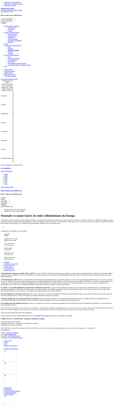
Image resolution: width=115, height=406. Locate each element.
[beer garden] (8, 267)
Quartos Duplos (12, 35)
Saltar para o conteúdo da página (13, 4)
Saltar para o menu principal (12, 2)
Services (13, 74)
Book (10, 69)
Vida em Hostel (12, 34)
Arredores (11, 53)
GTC (5, 344)
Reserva (6, 26)
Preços (6, 44)
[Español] (5, 177)
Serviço (6, 55)
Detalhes (10, 42)
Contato (10, 31)
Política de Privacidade (10, 345)
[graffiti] (7, 262)
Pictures (12, 71)
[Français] (6, 179)
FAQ (5, 66)
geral (9, 47)
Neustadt (38, 315)
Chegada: (3, 19)
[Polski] (5, 182)
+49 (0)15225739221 (14, 336)
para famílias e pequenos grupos (17, 63)
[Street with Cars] (9, 270)
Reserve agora (12, 27)
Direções (10, 48)
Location (13, 76)
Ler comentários (6, 168)
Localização (7, 45)
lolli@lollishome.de (10, 334)
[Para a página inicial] (11, 10)
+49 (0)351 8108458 (12, 333)
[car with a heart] (9, 265)
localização (28, 312)
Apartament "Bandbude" (15, 40)
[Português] (5, 184)
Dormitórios (11, 37)
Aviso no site (8, 341)
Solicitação (11, 29)
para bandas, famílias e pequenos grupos (19, 65)
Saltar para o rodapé (10, 5)
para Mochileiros (12, 60)
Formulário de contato (16, 337)
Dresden (10, 52)
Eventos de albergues (14, 58)
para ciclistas (11, 61)
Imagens (6, 32)
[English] (6, 176)
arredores (69, 315)
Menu (11, 73)
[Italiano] (5, 181)
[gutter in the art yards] (11, 264)
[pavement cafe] (9, 268)
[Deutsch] (6, 174)
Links (6, 342)
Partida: (3, 21)
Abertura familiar (13, 39)
